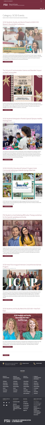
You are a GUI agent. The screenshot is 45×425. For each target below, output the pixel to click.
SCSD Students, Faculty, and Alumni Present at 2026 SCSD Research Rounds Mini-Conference (21, 23)
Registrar (25, 410)
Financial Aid (25, 408)
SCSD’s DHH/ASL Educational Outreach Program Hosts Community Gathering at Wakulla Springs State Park (20, 169)
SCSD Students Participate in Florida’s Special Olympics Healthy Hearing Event (22, 120)
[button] (41, 1)
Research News (5, 386)
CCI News (35, 381)
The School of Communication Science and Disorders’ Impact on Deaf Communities (22, 71)
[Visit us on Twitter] (6, 403)
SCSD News (15, 381)
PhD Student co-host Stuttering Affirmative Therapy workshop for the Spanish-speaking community (22, 216)
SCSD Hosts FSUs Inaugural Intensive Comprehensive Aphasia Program (22, 266)
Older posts (6, 355)
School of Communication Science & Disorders (37, 411)
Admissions (25, 401)
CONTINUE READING (7, 61)
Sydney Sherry (7, 122)
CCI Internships (26, 405)
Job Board (5, 391)
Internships (5, 389)
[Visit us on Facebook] (4, 403)
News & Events (13, 4)
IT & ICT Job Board (27, 391)
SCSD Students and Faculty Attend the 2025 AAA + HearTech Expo (21, 310)
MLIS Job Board (26, 393)
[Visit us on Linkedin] (4, 405)
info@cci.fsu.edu (25, 363)
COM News (5, 381)
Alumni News (5, 383)
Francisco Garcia (7, 25)
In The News (36, 388)
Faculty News (5, 384)
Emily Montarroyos (8, 218)
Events (4, 388)
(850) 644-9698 (39, 363)
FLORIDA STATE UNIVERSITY (8, 1)
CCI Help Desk (25, 403)
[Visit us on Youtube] (6, 405)
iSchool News (26, 381)
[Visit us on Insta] (9, 403)
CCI (39, 404)
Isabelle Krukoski (7, 171)
